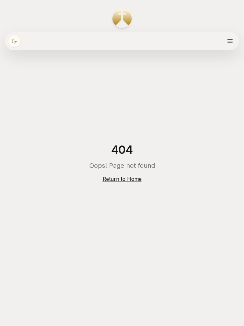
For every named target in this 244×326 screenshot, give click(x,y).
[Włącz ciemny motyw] (14, 41)
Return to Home (122, 179)
